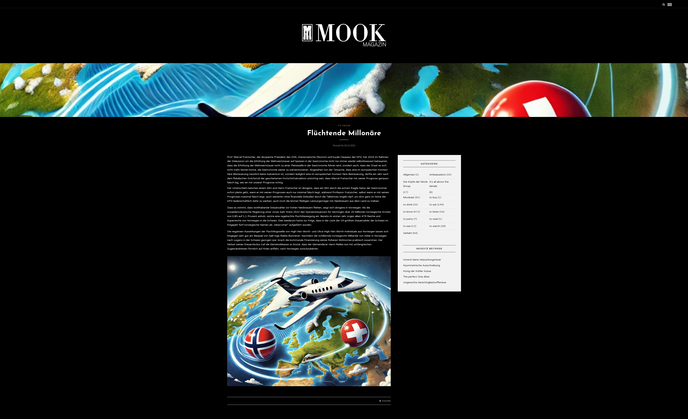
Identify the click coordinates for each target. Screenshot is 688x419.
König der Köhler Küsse (417, 271)
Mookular (408, 197)
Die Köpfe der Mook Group (415, 184)
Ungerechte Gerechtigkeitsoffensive (424, 282)
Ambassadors (437, 174)
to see (407, 226)
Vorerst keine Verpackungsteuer (422, 259)
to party (408, 218)
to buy (433, 197)
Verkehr (407, 233)
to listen (434, 211)
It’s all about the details (439, 184)
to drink (407, 204)
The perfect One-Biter (416, 276)
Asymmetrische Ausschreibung (421, 265)
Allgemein (409, 174)
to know (344, 125)
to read (433, 218)
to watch (434, 226)
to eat (433, 204)
